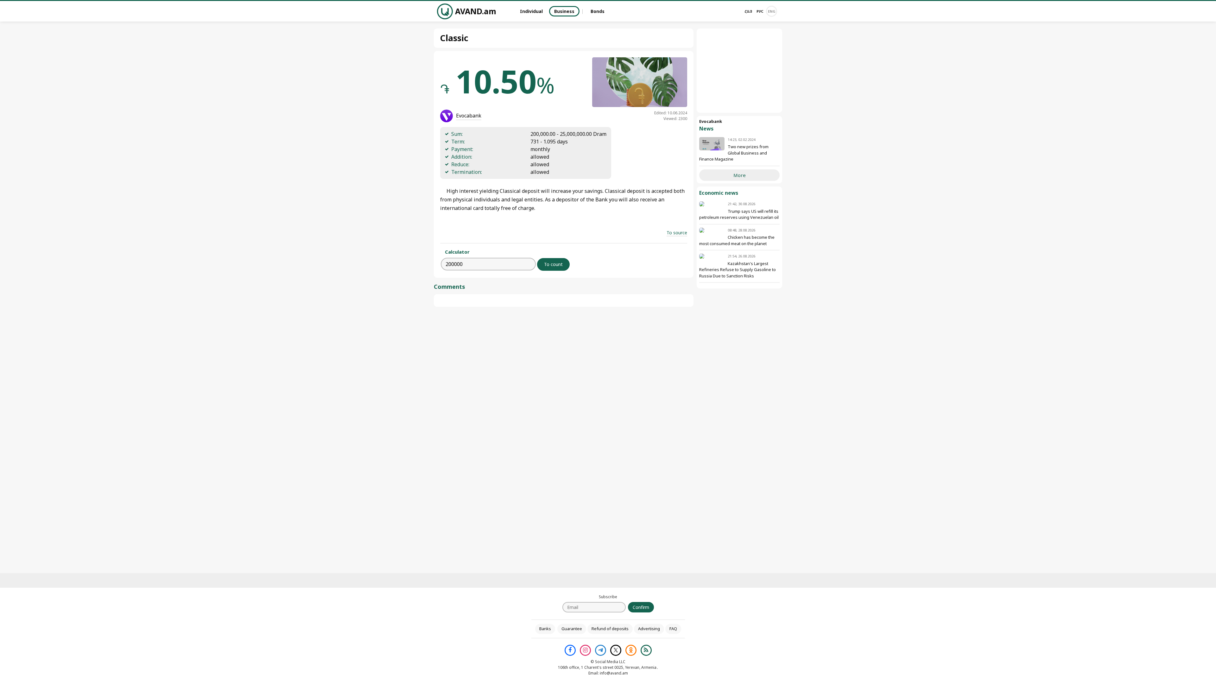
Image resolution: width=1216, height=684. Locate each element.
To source (677, 233)
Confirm (641, 607)
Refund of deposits (610, 628)
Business (564, 11)
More (739, 175)
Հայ (748, 11)
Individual (531, 11)
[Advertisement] (739, 70)
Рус (760, 11)
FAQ (673, 628)
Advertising (649, 628)
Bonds (598, 11)
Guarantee (571, 628)
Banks (545, 628)
